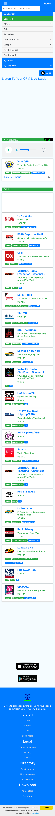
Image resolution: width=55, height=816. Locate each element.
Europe (7, 44)
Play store (27, 796)
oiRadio (46, 3)
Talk (28, 730)
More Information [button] (13, 177)
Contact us (27, 779)
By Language (10, 65)
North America (11, 50)
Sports (27, 725)
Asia (6, 29)
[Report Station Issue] (49, 177)
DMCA (27, 757)
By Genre (8, 60)
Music (27, 720)
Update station (27, 774)
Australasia (9, 34)
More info (35, 813)
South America (11, 55)
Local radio (9, 19)
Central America (11, 39)
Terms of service (27, 747)
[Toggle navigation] (5, 3)
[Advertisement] (27, 110)
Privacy (27, 752)
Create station (27, 769)
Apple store (27, 791)
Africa (7, 24)
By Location (9, 14)
